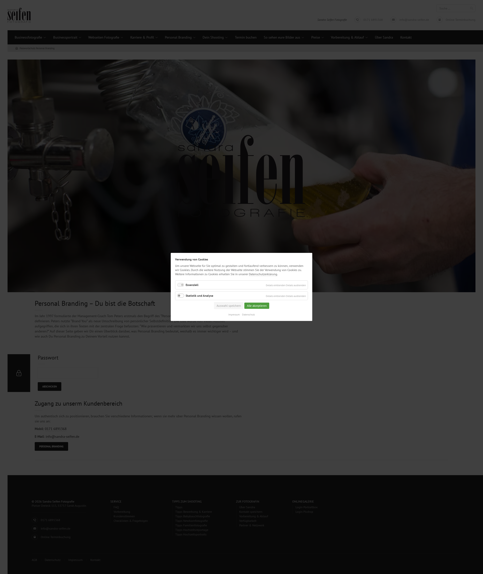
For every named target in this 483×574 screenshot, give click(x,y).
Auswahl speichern (229, 306)
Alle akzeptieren (257, 306)
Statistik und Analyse (199, 296)
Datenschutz (248, 314)
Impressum (234, 314)
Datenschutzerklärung (263, 274)
